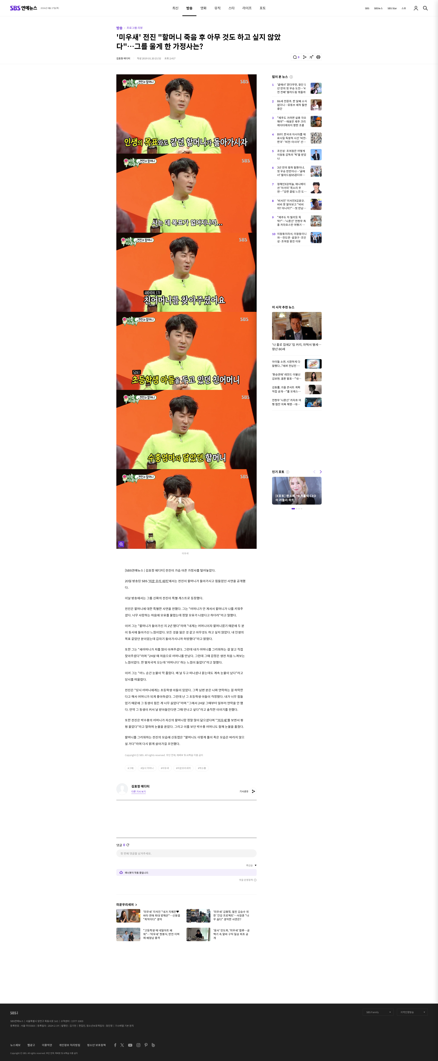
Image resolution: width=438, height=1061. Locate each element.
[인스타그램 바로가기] (138, 1045)
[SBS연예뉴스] (23, 8)
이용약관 (47, 1045)
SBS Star (392, 8)
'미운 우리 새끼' (158, 581)
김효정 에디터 (123, 58)
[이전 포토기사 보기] (314, 471)
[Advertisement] (186, 961)
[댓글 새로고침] (128, 845)
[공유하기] (304, 57)
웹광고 (31, 1045)
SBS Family (372, 1012)
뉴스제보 (15, 1045)
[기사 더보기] (135, 904)
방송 (119, 27)
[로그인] (416, 8)
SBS (367, 8)
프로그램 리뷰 (135, 28)
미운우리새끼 (125, 904)
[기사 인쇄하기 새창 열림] (318, 57)
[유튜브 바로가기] (130, 1045)
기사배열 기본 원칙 (124, 1025)
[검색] (425, 8)
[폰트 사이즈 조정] (311, 57)
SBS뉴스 (378, 8)
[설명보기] (291, 76)
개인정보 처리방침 (69, 1045)
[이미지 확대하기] (121, 544)
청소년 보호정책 (96, 1045)
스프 (404, 8)
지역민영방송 (407, 1012)
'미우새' (222, 720)
